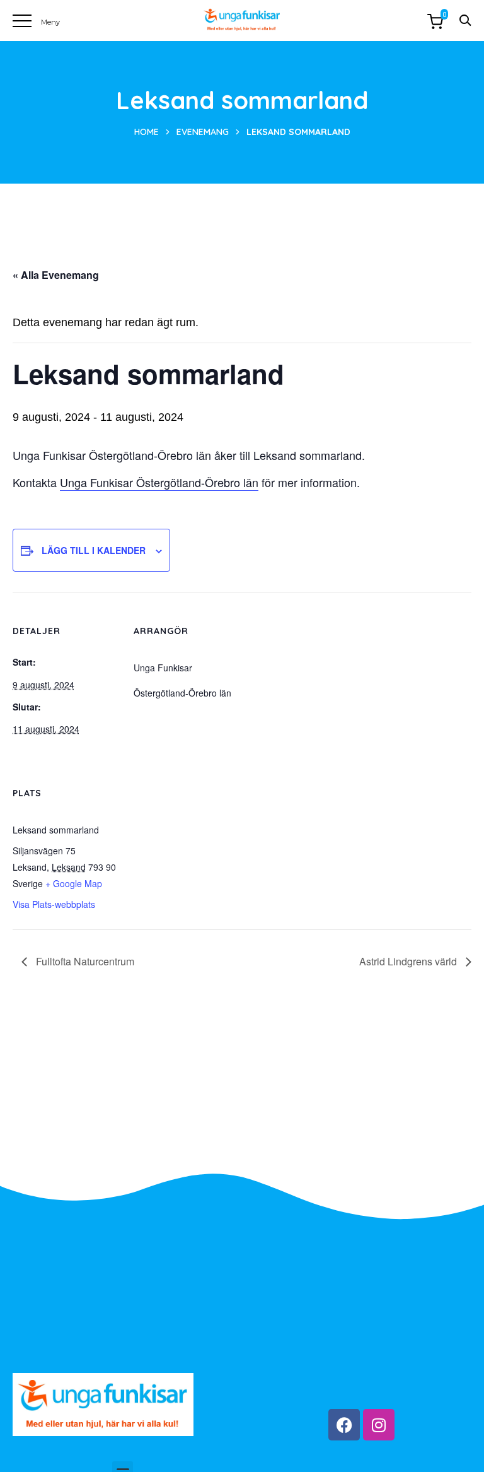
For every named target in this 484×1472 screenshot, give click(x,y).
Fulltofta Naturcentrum (83, 961)
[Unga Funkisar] (241, 20)
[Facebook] (344, 1424)
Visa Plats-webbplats (54, 904)
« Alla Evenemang (56, 275)
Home (146, 132)
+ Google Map (73, 883)
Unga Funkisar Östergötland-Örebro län (159, 482)
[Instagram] (379, 1424)
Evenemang (202, 132)
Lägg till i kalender (94, 550)
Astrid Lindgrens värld (409, 961)
